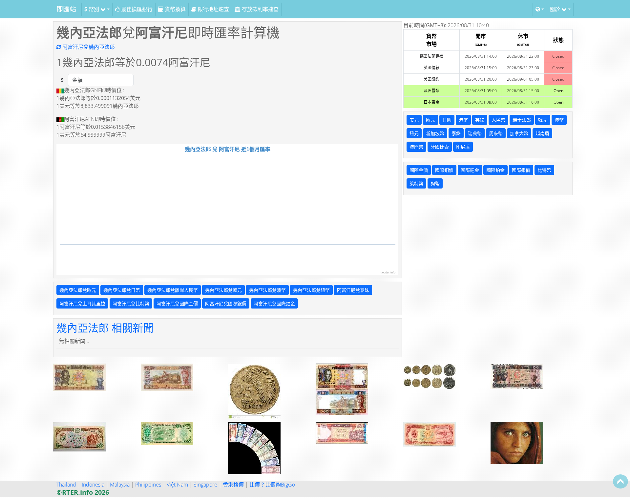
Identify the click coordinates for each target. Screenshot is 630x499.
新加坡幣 (435, 133)
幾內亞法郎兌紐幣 (311, 290)
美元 (414, 120)
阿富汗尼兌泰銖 (353, 290)
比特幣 (544, 170)
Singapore (205, 484)
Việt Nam (177, 484)
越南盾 (542, 133)
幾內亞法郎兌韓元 (223, 290)
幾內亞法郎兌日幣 (121, 290)
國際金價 (419, 170)
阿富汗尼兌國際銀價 (225, 303)
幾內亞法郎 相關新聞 (105, 328)
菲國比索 (439, 147)
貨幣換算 (174, 9)
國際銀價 (521, 170)
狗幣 (435, 183)
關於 (555, 9)
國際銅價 (444, 170)
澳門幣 (416, 147)
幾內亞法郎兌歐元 (77, 290)
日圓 (447, 120)
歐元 (430, 120)
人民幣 (498, 120)
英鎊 (479, 120)
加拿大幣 (519, 133)
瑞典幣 (475, 133)
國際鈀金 (470, 170)
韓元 (542, 120)
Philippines (148, 484)
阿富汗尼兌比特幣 (131, 303)
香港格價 (233, 484)
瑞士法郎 (522, 120)
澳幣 (559, 120)
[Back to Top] (620, 481)
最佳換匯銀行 (136, 9)
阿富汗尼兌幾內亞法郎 (88, 46)
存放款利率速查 (260, 9)
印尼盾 (463, 147)
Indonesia (93, 484)
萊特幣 (416, 183)
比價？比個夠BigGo (272, 484)
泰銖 (456, 133)
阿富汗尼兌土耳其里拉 (82, 303)
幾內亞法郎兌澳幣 (267, 290)
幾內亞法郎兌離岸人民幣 (172, 290)
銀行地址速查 (212, 9)
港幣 (463, 120)
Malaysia (120, 484)
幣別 (93, 9)
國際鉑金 (495, 170)
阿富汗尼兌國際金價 (177, 303)
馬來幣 (496, 133)
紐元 (414, 133)
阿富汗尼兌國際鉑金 (274, 303)
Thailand (66, 484)
